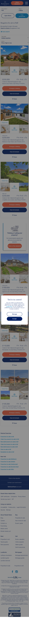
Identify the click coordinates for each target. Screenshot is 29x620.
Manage (14, 314)
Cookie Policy (9, 306)
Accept (14, 319)
